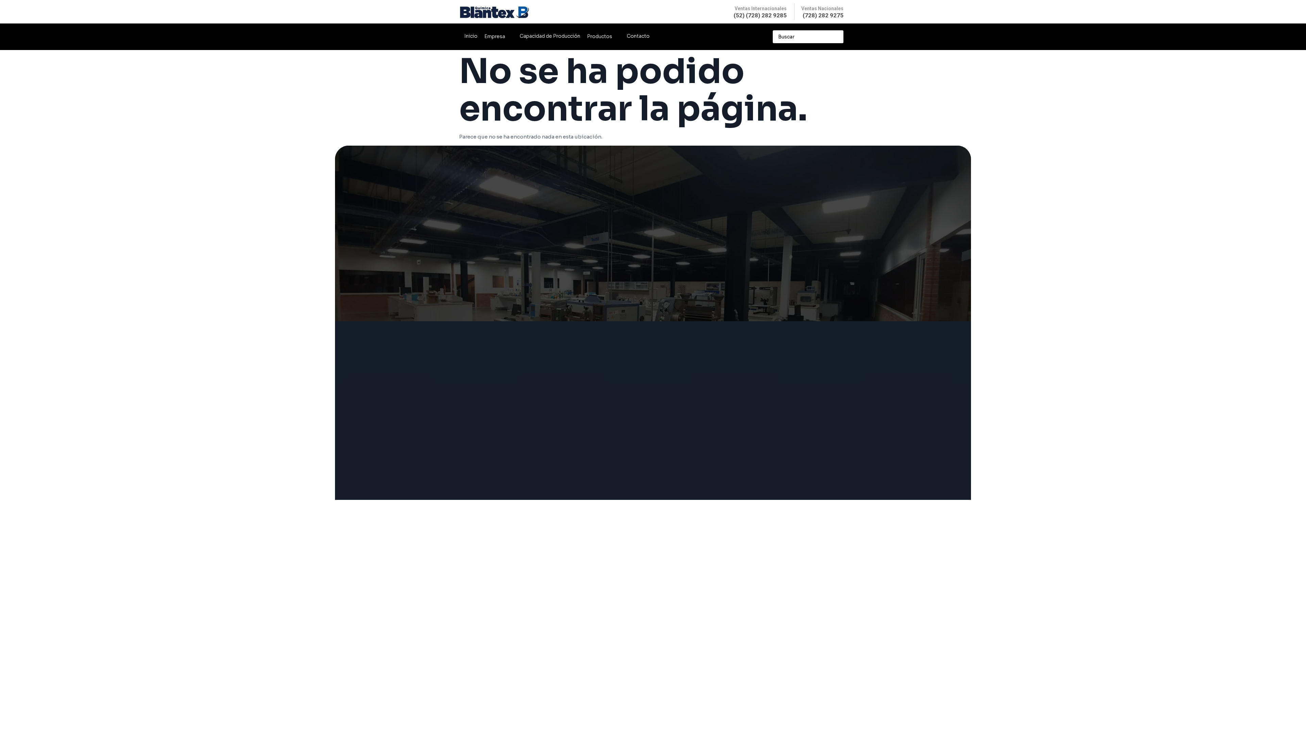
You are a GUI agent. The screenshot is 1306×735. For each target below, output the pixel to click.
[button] (498, 37)
